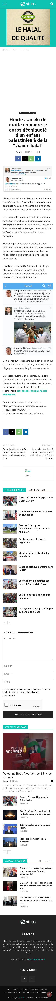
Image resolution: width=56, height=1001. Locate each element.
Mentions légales (20, 989)
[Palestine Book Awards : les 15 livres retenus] (28, 751)
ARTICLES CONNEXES (14, 490)
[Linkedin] (38, 158)
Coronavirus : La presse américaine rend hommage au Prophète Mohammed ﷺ (36, 871)
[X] (25, 158)
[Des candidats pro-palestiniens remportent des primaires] (10, 529)
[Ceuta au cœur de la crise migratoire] (10, 543)
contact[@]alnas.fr (36, 959)
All (40, 861)
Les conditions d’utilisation (14, 992)
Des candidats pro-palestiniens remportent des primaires (34, 528)
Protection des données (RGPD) (39, 992)
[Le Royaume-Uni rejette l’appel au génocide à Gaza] (10, 612)
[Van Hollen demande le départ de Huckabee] (10, 515)
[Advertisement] (28, 81)
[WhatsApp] (31, 158)
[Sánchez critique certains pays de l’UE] (10, 570)
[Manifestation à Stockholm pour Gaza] (10, 556)
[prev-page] (4, 622)
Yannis (5, 781)
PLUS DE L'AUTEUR (36, 490)
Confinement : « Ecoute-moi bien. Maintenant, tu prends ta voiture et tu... (36, 900)
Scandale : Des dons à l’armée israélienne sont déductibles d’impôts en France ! (41, 454)
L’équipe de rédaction (38, 989)
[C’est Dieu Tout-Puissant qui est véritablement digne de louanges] (10, 815)
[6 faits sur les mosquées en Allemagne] (10, 842)
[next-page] (9, 622)
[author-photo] (28, 471)
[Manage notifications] (49, 994)
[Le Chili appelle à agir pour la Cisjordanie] (10, 598)
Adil (20, 152)
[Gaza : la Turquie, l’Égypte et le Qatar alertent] (10, 501)
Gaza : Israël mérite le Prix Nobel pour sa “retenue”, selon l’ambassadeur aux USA (15, 454)
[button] (52, 4)
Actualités (15, 50)
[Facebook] (18, 158)
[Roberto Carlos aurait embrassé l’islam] (10, 829)
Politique (25, 50)
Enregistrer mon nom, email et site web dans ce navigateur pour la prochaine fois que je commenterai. (26, 692)
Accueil (6, 50)
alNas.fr (21, 997)
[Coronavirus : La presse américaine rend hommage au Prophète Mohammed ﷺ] (10, 872)
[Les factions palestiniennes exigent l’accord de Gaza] (10, 584)
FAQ (8, 989)
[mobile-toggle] (4, 4)
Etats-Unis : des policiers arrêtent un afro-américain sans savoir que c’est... (36, 886)
